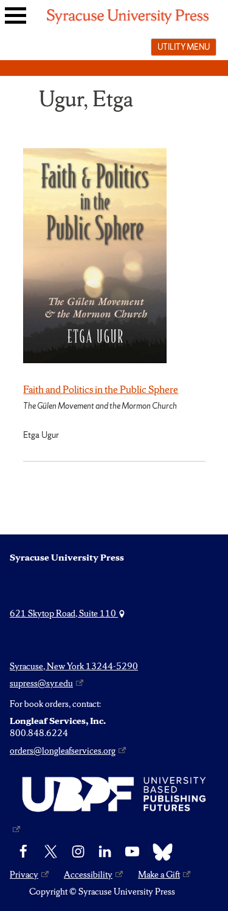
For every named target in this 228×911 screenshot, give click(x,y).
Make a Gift (159, 874)
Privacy (24, 874)
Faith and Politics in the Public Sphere (100, 389)
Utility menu (183, 46)
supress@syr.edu (41, 683)
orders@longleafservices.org (63, 750)
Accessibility (88, 874)
